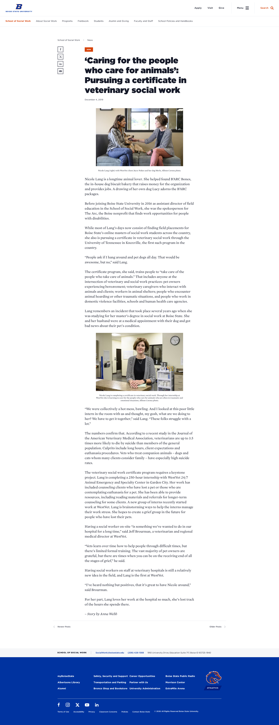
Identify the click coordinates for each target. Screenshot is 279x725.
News (90, 40)
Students (98, 21)
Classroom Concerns (108, 712)
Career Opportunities (142, 676)
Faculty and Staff (143, 21)
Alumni (62, 688)
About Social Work (46, 21)
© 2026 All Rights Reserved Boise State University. (176, 711)
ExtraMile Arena (175, 688)
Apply (198, 8)
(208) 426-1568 (136, 653)
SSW (89, 50)
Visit (210, 8)
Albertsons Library (69, 682)
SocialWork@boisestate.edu (110, 653)
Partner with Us (138, 682)
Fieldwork (83, 21)
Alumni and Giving (119, 21)
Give (221, 8)
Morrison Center (175, 682)
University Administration (144, 688)
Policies (124, 712)
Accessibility (78, 712)
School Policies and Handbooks (175, 21)
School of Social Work (18, 21)
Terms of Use (63, 712)
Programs (67, 21)
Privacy (91, 712)
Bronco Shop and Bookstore (110, 688)
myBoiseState (66, 676)
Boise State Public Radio (180, 676)
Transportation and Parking (110, 682)
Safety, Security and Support (111, 676)
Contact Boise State (141, 712)
